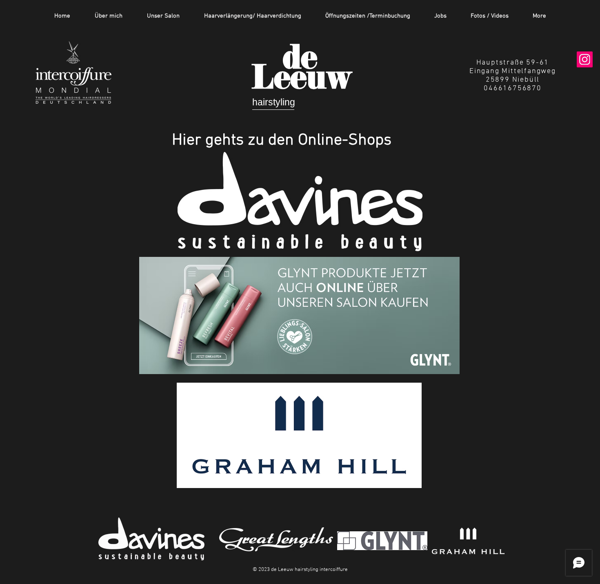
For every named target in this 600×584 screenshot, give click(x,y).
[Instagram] (585, 59)
